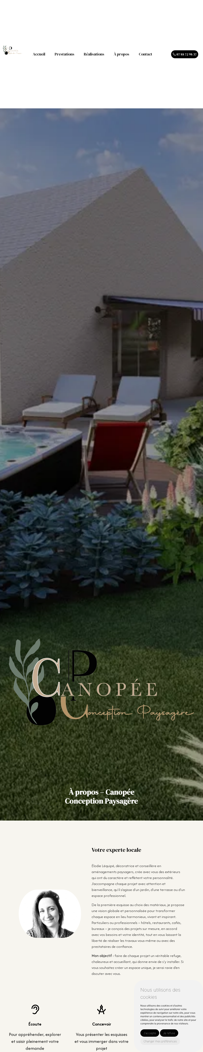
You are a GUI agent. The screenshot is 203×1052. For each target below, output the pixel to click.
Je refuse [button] (169, 1033)
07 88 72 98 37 (186, 54)
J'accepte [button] (150, 1033)
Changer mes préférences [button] (160, 1041)
